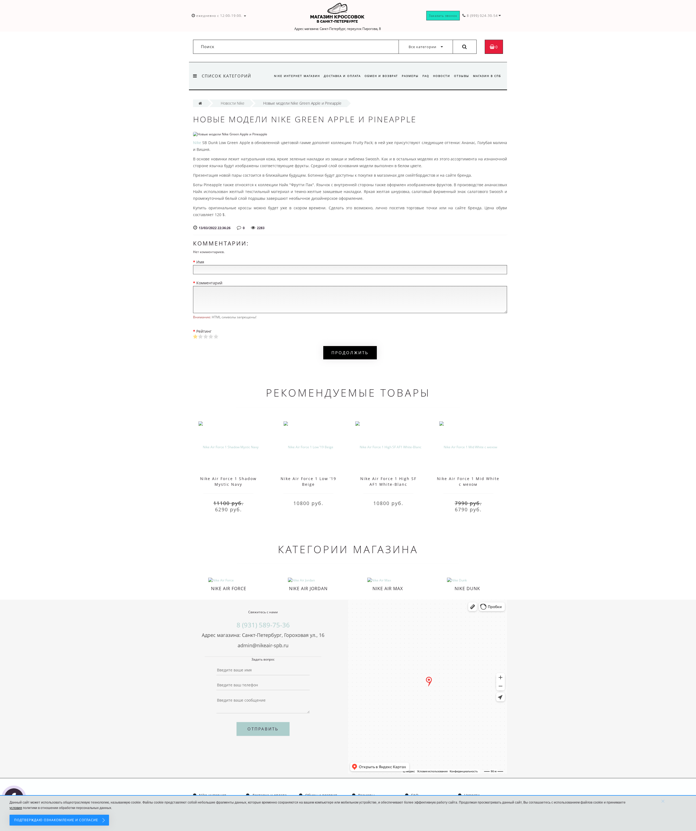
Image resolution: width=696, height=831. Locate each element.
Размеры (410, 76)
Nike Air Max (387, 589)
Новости (441, 76)
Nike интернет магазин (297, 76)
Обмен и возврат (381, 76)
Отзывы (461, 76)
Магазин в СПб (487, 76)
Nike (197, 142)
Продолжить (350, 352)
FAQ (425, 76)
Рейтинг (204, 331)
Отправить (263, 729)
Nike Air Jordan (308, 589)
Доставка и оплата (342, 76)
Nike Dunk (467, 589)
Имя (200, 261)
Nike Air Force (228, 589)
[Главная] (200, 103)
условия (16, 808)
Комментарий (209, 282)
